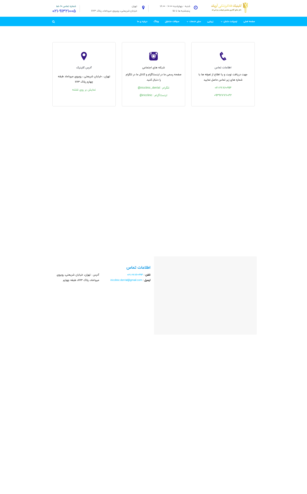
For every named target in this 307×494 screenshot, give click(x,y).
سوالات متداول (172, 21)
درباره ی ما (142, 21)
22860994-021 (135, 274)
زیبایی (210, 21)
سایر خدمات (195, 21)
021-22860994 (223, 87)
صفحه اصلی (249, 21)
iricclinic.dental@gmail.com (126, 280)
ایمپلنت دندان (230, 21)
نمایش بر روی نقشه (84, 89)
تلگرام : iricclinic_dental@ (153, 87)
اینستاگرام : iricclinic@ (153, 95)
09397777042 (223, 95)
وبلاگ (156, 21)
